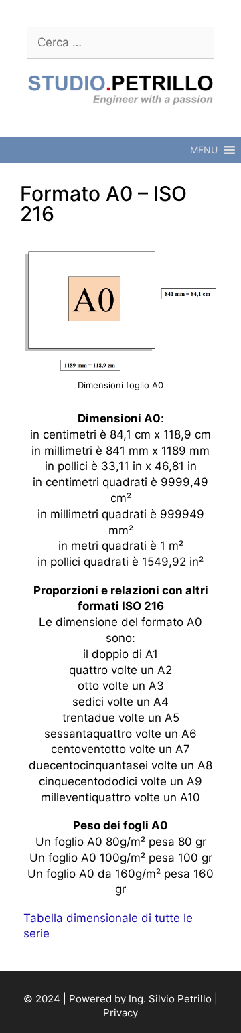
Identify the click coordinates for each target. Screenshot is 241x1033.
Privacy (120, 1012)
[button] (204, 150)
